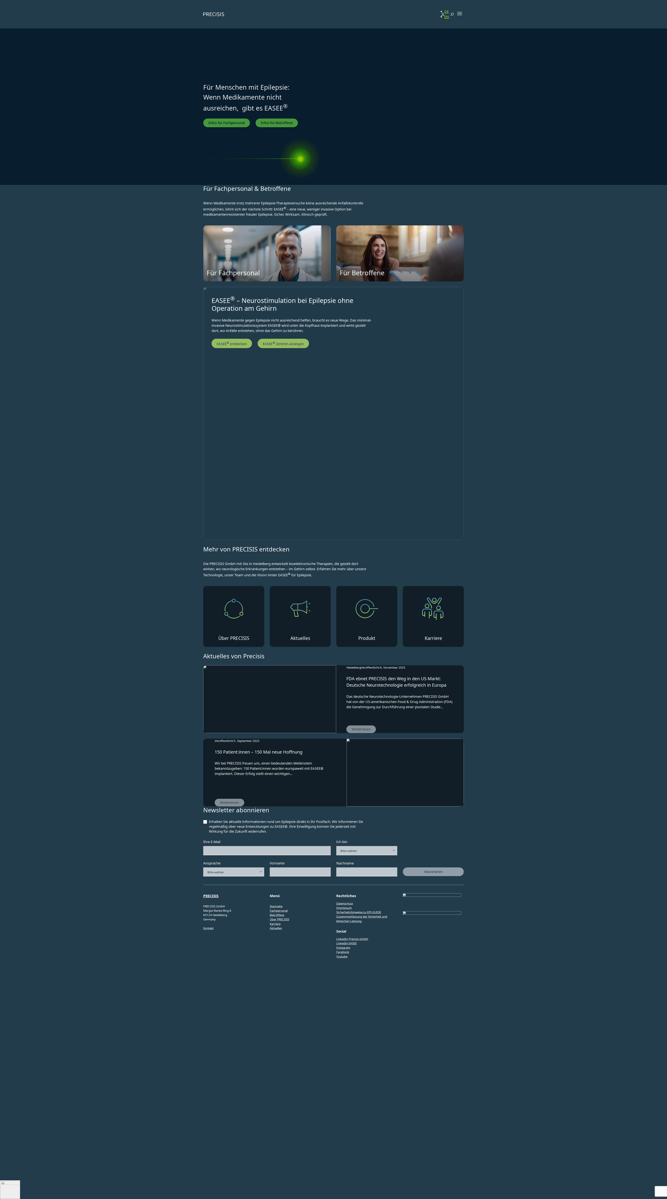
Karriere (275, 924)
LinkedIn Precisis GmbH (352, 939)
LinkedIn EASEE (346, 943)
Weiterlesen (364, 730)
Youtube (341, 956)
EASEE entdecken (232, 343)
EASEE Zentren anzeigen (283, 343)
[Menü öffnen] (459, 13)
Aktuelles (276, 928)
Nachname (345, 863)
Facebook (342, 952)
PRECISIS (211, 895)
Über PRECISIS (279, 919)
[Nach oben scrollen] (10, 1189)
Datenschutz (344, 903)
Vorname (277, 863)
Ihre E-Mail (211, 841)
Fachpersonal (279, 911)
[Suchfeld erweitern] (452, 14)
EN (446, 16)
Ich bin (341, 841)
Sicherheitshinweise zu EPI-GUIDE (358, 912)
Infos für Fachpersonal (226, 122)
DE (446, 11)
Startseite (276, 906)
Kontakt (208, 928)
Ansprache (211, 863)
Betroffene (277, 915)
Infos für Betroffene (277, 122)
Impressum (344, 908)
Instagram (343, 948)
